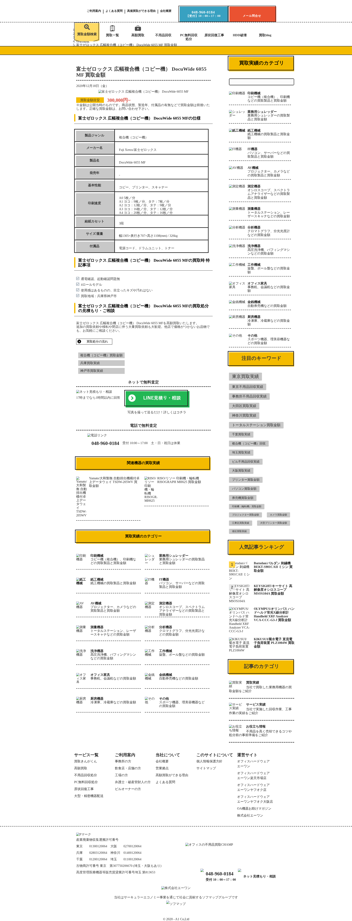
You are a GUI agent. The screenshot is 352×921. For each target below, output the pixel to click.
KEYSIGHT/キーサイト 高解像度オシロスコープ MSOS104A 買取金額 (273, 589)
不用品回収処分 (85, 775)
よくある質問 (114, 11)
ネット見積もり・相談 (259, 876)
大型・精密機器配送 (88, 796)
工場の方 (121, 775)
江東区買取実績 (240, 522)
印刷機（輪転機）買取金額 (246, 506)
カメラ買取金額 (278, 514)
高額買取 (137, 35)
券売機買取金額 (242, 497)
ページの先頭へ (341, 914)
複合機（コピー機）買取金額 (101, 355)
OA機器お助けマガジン (254, 808)
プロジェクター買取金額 (245, 514)
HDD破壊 (240, 35)
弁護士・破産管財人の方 (133, 782)
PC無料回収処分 (189, 37)
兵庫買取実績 (90, 363)
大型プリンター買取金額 (273, 522)
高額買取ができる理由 (172, 775)
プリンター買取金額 (246, 479)
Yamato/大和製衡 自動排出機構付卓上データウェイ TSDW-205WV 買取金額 (114, 481)
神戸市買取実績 (91, 370)
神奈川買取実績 (244, 415)
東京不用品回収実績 (247, 387)
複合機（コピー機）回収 (249, 443)
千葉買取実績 (241, 434)
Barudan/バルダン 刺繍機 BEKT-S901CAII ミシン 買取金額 (273, 566)
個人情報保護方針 (209, 761)
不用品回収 (163, 35)
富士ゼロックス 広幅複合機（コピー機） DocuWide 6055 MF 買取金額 (126, 45)
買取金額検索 (87, 34)
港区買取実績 (239, 531)
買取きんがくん (85, 761)
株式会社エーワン (250, 815)
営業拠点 (162, 768)
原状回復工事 (214, 35)
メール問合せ (252, 15)
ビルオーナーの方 (128, 789)
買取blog (265, 35)
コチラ (181, 412)
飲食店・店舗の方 (128, 768)
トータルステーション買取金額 (256, 425)
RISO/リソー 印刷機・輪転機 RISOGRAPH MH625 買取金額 (179, 480)
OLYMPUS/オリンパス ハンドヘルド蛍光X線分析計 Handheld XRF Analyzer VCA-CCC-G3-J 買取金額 (274, 614)
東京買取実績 (245, 376)
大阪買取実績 (241, 470)
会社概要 (166, 11)
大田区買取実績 (244, 406)
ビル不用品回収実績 (246, 461)
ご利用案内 (94, 11)
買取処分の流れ (97, 341)
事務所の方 (123, 761)
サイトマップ (206, 768)
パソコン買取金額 (244, 488)
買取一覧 (112, 35)
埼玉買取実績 (241, 452)
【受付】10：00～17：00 (203, 14)
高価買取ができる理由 (141, 11)
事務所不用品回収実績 (249, 396)
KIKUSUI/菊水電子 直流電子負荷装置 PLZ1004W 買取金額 (274, 642)
